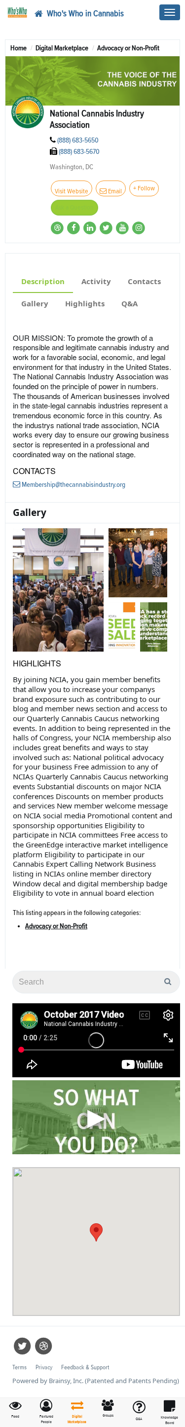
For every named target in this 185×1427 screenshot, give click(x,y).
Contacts (144, 281)
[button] (46, 1412)
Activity (96, 281)
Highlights (85, 303)
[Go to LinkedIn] (90, 227)
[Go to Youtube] (123, 227)
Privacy (44, 1367)
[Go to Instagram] (138, 227)
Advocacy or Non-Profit (56, 926)
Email (114, 191)
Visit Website (71, 191)
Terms (19, 1367)
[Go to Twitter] (107, 227)
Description (43, 281)
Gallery (34, 303)
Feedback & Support (85, 1367)
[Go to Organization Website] (58, 227)
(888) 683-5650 (78, 140)
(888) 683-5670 (79, 151)
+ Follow (144, 188)
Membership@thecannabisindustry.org (72, 484)
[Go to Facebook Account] (74, 227)
